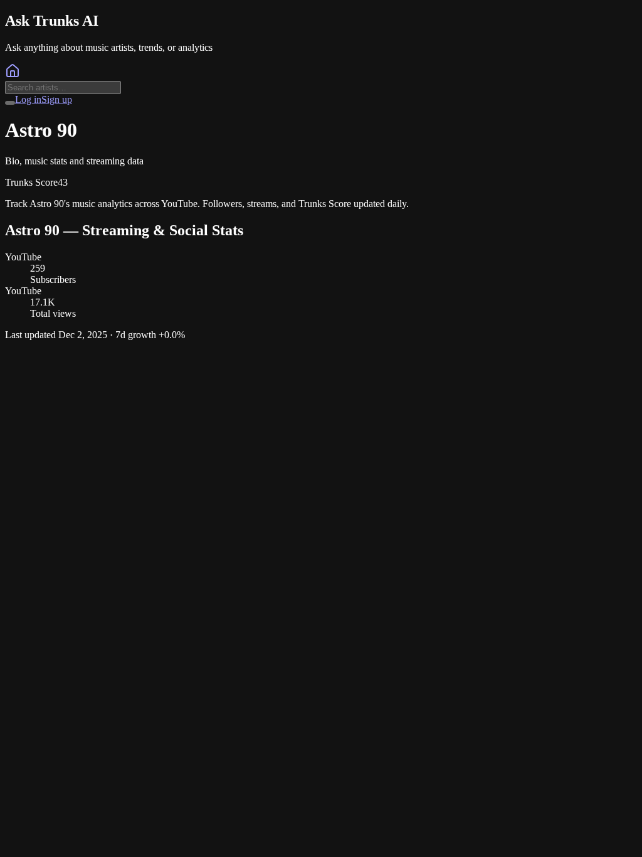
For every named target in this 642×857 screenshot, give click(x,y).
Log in (28, 99)
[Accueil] (12, 75)
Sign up (56, 99)
